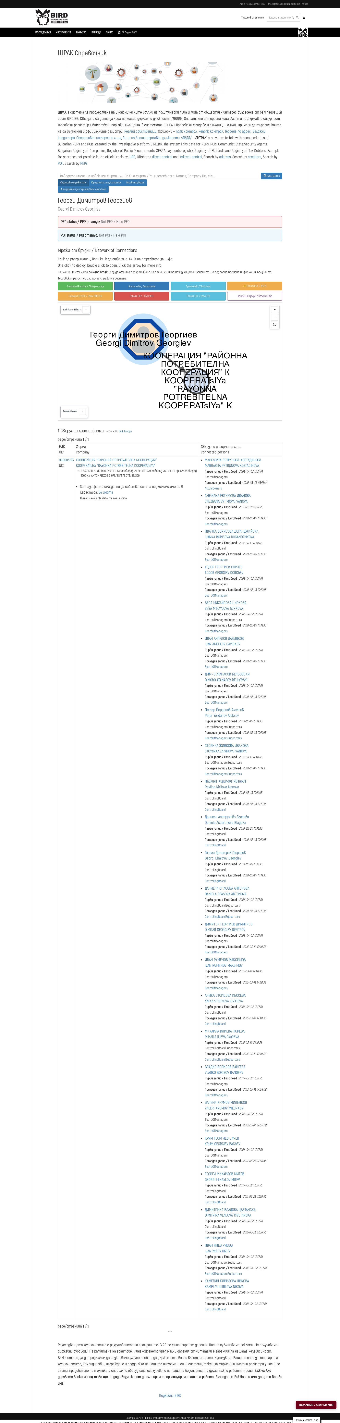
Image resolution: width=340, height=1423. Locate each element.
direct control (162, 157)
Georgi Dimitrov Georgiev (223, 858)
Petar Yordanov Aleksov (222, 715)
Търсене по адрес (238, 131)
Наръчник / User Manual (316, 1405)
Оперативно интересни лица (98, 137)
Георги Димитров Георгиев (225, 852)
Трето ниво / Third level (198, 286)
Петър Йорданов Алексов (224, 709)
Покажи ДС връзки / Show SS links (254, 296)
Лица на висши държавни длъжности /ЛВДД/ (157, 137)
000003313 (66, 460)
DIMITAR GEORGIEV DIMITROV (225, 929)
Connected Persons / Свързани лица (85, 286)
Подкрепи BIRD (170, 1395)
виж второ (125, 431)
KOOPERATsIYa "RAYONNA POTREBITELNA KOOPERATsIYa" (115, 465)
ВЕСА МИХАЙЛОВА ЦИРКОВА (225, 602)
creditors (254, 157)
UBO (132, 157)
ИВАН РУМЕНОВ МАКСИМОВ (225, 959)
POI (60, 163)
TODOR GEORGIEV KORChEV (224, 572)
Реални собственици (140, 131)
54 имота (106, 492)
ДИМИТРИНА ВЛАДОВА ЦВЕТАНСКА (230, 1209)
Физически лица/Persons (73, 182)
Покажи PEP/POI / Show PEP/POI (85, 296)
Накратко (81, 32)
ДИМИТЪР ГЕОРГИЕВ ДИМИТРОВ (228, 924)
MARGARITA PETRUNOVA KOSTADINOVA (232, 465)
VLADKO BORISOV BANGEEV (224, 1072)
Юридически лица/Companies (106, 182)
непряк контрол (211, 131)
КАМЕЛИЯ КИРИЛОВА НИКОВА (227, 1281)
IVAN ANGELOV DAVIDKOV (222, 644)
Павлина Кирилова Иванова (225, 781)
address (225, 157)
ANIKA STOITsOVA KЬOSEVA (224, 1001)
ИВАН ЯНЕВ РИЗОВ (219, 1245)
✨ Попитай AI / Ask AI (255, 286)
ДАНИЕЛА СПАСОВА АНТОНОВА (227, 888)
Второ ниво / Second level (141, 286)
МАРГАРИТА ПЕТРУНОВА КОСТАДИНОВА (233, 460)
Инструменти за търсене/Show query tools (83, 189)
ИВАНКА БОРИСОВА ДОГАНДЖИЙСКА (231, 531)
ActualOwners (213, 488)
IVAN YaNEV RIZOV (217, 1251)
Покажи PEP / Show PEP (142, 296)
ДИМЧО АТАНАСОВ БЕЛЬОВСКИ (227, 674)
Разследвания (43, 32)
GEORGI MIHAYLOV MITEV (222, 1179)
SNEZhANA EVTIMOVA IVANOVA (226, 501)
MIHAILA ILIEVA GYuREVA (222, 1036)
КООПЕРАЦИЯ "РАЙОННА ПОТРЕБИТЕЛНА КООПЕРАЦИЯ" (116, 460)
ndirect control (191, 157)
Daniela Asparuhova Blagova (225, 822)
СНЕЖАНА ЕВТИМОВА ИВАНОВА (228, 495)
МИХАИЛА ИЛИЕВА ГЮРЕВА (225, 1031)
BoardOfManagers (216, 524)
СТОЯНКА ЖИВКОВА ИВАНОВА (227, 745)
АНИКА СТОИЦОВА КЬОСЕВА (225, 995)
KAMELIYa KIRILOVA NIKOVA (224, 1286)
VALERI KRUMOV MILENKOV (224, 1108)
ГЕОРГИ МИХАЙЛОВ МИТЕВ (224, 1173)
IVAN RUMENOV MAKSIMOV (224, 965)
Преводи (96, 32)
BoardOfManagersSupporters (223, 738)
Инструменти (63, 32)
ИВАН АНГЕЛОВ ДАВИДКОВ (224, 638)
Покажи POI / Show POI (198, 296)
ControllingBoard (215, 810)
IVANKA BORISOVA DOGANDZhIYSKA (229, 537)
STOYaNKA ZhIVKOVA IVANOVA (226, 751)
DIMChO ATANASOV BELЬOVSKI (226, 679)
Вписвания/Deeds (135, 182)
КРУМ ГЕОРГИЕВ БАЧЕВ (222, 1138)
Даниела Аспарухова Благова (227, 816)
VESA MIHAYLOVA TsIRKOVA (224, 608)
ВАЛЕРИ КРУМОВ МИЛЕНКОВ (226, 1102)
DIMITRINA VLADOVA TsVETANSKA (228, 1215)
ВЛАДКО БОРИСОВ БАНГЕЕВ (225, 1066)
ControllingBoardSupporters (222, 917)
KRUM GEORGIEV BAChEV (222, 1143)
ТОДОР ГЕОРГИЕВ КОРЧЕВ (224, 567)
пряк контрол (186, 131)
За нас (109, 32)
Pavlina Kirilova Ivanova (222, 787)
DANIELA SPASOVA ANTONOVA (225, 894)
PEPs (84, 163)
